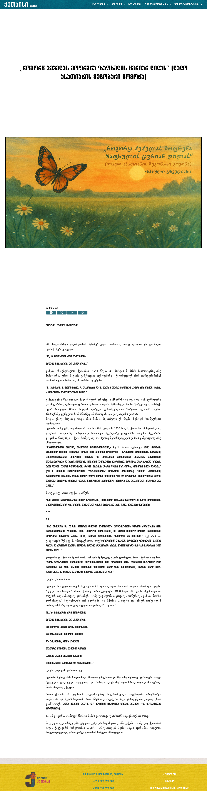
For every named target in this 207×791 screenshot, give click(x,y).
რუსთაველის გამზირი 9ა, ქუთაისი (103, 774)
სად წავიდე (98, 4)
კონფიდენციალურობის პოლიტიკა (169, 788)
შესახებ (169, 781)
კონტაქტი (169, 774)
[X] (62, 312)
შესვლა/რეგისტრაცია (186, 4)
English (33, 6)
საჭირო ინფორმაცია (156, 4)
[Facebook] (51, 312)
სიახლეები (134, 4)
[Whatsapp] (82, 312)
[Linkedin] (72, 312)
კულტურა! (116, 4)
